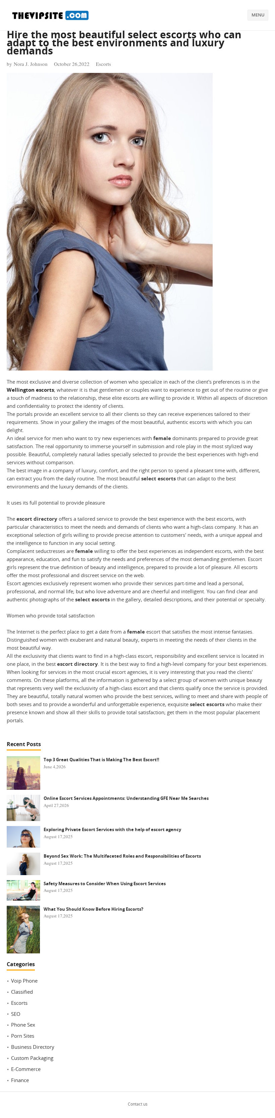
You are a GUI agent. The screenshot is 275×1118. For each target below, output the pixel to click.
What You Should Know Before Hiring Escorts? (93, 909)
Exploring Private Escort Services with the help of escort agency (112, 829)
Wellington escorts (30, 389)
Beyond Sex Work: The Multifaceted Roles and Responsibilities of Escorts (122, 856)
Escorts (103, 63)
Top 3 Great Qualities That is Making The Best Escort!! (101, 760)
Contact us (138, 1104)
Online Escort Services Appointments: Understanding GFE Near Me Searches (126, 798)
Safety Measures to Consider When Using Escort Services (105, 883)
